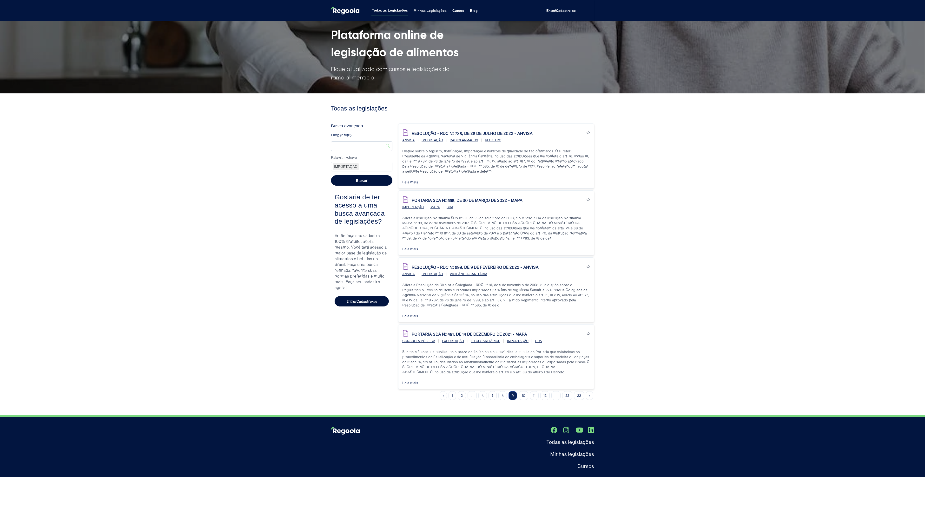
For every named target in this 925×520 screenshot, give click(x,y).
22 (567, 395)
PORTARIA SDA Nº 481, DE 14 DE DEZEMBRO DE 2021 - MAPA (469, 334)
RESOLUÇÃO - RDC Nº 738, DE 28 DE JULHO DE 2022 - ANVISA (472, 133)
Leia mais (410, 182)
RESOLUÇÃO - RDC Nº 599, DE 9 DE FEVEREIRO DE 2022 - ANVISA (475, 267)
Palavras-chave (344, 157)
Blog (474, 11)
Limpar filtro (341, 135)
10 (523, 395)
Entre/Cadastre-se (561, 11)
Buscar (362, 180)
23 (579, 395)
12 (545, 395)
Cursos (458, 11)
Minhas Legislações (430, 11)
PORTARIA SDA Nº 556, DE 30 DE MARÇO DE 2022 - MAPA (467, 200)
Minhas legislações (572, 454)
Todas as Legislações (390, 10)
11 (534, 395)
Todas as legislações (570, 442)
